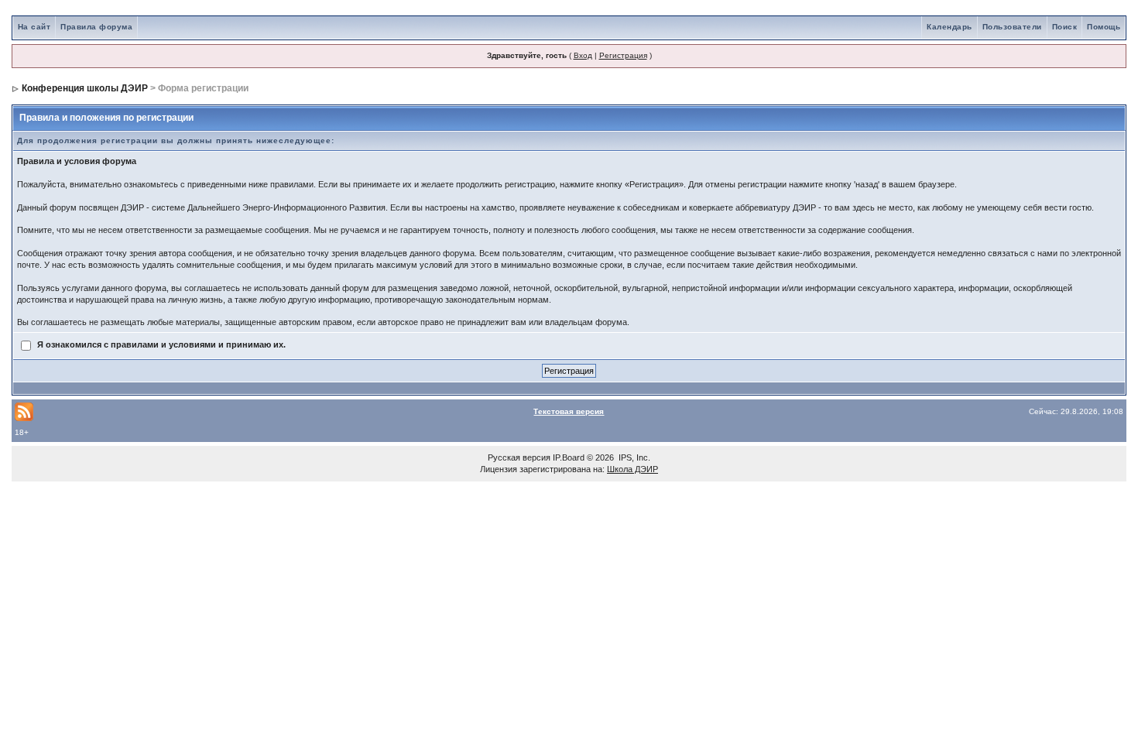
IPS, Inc (633, 457)
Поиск (1065, 26)
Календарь (949, 26)
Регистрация (623, 55)
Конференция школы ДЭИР (85, 88)
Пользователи (1012, 26)
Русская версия (519, 457)
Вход (583, 55)
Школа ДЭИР (632, 469)
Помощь (1103, 26)
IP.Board (568, 457)
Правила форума (96, 26)
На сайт (34, 26)
